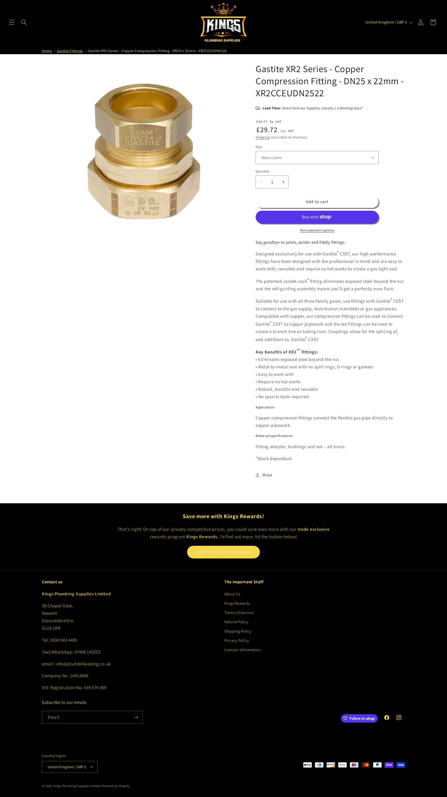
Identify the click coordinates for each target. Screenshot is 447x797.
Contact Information (242, 649)
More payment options (317, 230)
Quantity (262, 171)
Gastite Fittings (70, 50)
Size (259, 146)
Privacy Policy (236, 640)
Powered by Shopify (116, 786)
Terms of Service (239, 612)
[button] (12, 22)
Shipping (263, 137)
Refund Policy (236, 621)
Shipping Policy (238, 631)
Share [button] (267, 474)
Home (47, 50)
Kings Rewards (237, 603)
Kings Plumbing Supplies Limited (77, 786)
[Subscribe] (136, 717)
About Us (232, 594)
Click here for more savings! (223, 552)
